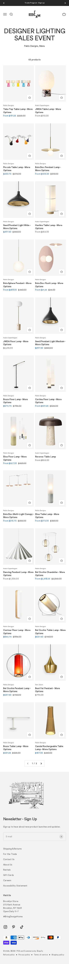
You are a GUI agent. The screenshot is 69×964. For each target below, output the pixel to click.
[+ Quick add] (30, 97)
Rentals (7, 870)
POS (18, 951)
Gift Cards (8, 875)
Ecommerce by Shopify (33, 951)
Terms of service (41, 955)
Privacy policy (24, 955)
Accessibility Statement (15, 886)
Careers (7, 880)
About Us (7, 865)
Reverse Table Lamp (45, 457)
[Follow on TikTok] (22, 927)
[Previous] (3, 3)
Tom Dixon (39, 684)
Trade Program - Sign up (34, 3)
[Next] (65, 3)
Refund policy (9, 955)
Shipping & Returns (12, 849)
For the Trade (10, 854)
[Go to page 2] (41, 764)
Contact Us (8, 859)
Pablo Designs (8, 105)
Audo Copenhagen (42, 105)
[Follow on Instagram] (5, 927)
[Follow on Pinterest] (13, 927)
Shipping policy (58, 955)
